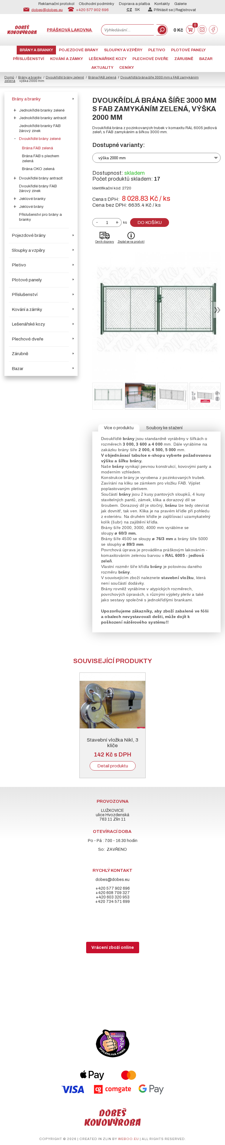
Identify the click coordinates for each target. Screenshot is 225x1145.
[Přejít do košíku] (190, 32)
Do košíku (149, 222)
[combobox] (127, 29)
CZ (129, 10)
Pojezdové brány (78, 50)
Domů (9, 77)
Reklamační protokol (56, 4)
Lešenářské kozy (108, 59)
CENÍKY (126, 68)
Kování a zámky (66, 59)
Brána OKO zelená (38, 169)
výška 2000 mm (112, 158)
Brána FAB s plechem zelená (40, 158)
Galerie (180, 4)
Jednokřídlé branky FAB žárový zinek (40, 128)
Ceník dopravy (104, 241)
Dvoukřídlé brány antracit (41, 178)
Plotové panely (188, 50)
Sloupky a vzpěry (123, 50)
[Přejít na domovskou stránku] (22, 32)
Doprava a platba (134, 4)
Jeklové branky (32, 199)
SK (137, 10)
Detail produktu (112, 766)
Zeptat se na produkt (130, 241)
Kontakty (162, 4)
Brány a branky (36, 50)
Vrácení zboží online (112, 947)
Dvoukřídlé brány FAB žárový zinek (38, 188)
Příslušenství (28, 59)
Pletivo (156, 50)
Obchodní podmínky (96, 4)
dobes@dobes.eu (47, 10)
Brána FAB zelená (102, 77)
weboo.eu (128, 1139)
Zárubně (183, 59)
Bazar (205, 59)
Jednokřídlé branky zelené (41, 110)
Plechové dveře (150, 59)
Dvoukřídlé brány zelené (65, 77)
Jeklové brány (31, 207)
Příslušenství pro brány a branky (40, 217)
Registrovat (185, 10)
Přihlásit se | (164, 10)
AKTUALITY (102, 68)
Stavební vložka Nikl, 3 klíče (112, 742)
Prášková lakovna (70, 30)
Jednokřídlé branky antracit (43, 118)
